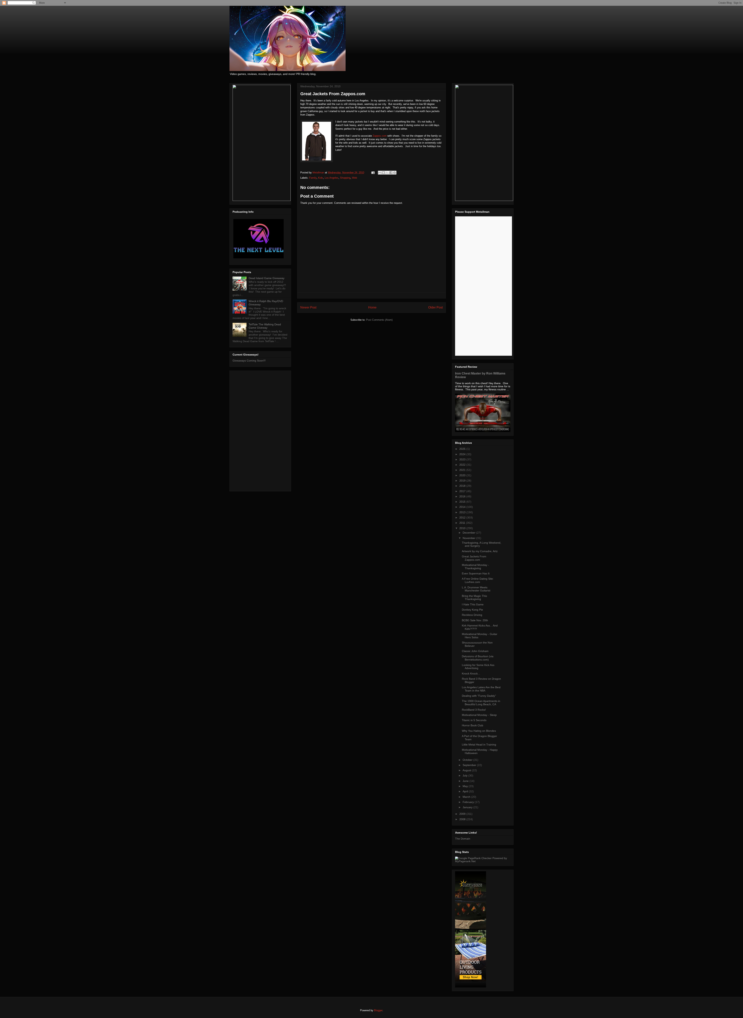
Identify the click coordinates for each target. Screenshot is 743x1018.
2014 (462, 506)
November (469, 538)
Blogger (378, 1010)
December (469, 532)
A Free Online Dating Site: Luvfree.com (478, 580)
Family (313, 177)
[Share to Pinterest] (394, 173)
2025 (462, 448)
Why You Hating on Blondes (479, 730)
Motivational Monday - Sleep (479, 714)
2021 (462, 469)
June (466, 780)
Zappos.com (380, 135)
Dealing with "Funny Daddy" (479, 695)
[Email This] (380, 173)
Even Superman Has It (476, 573)
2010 (462, 528)
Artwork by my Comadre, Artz (480, 551)
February (469, 802)
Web (354, 177)
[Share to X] (387, 173)
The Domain (462, 838)
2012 (462, 517)
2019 (462, 480)
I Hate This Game (473, 604)
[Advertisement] (260, 430)
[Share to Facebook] (391, 173)
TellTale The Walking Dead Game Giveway (265, 326)
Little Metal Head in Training (479, 744)
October (468, 759)
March (467, 796)
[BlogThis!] (383, 173)
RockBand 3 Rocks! (474, 709)
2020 (462, 475)
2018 (462, 485)
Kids (320, 177)
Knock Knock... (471, 673)
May (466, 786)
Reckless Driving (472, 614)
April (466, 791)
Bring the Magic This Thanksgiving (474, 597)
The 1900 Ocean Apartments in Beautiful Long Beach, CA (481, 702)
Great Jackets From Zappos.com (474, 558)
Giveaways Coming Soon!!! (249, 360)
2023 (462, 459)
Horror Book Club (472, 725)
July (465, 775)
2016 (462, 496)
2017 (462, 491)
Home (372, 307)
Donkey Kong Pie (472, 609)
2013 (462, 512)
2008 (462, 819)
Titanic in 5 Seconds (474, 720)
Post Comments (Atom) (379, 319)
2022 (462, 464)
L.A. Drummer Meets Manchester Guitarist (476, 589)
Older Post (435, 307)
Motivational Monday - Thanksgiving (475, 566)
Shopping (345, 177)
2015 (462, 501)
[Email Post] (373, 172)
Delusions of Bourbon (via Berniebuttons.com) (477, 658)
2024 (462, 454)
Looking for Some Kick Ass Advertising (478, 666)
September (470, 765)
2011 (462, 522)
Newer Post (308, 307)
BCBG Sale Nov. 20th (475, 620)
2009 (462, 813)
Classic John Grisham (475, 651)
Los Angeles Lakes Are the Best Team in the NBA (481, 689)
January (468, 807)
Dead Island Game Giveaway (266, 278)
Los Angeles (331, 177)
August (467, 770)
